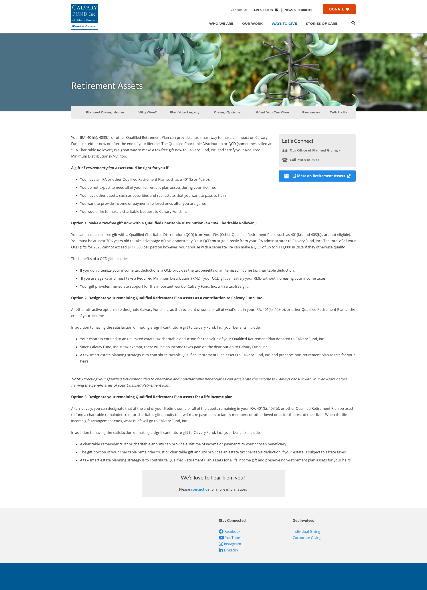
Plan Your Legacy (184, 112)
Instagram (232, 543)
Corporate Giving (307, 537)
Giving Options (227, 112)
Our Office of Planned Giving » (315, 150)
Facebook (232, 531)
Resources (311, 112)
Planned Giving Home (105, 112)
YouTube (232, 537)
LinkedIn (230, 550)
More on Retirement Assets (321, 175)
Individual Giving (306, 531)
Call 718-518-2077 (304, 160)
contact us (200, 489)
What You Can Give (272, 112)
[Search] (353, 23)
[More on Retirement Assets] (290, 175)
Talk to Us (338, 112)
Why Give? (147, 112)
